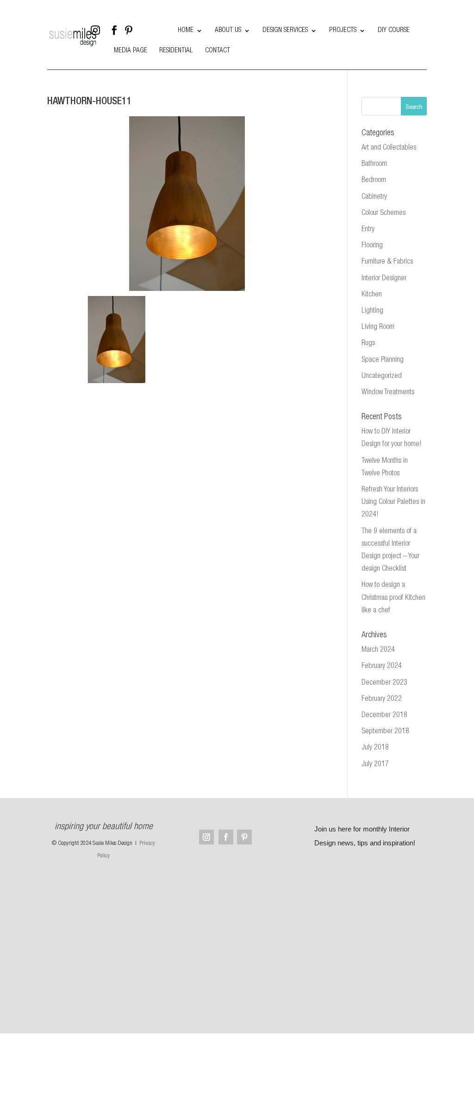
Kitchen (372, 295)
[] (139, 36)
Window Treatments (388, 393)
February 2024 (382, 666)
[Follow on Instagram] (206, 837)
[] (161, 36)
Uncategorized (382, 376)
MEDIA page (130, 51)
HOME (185, 30)
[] (118, 36)
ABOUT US (228, 30)
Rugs (368, 343)
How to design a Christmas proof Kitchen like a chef (393, 598)
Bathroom (374, 164)
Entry (368, 229)
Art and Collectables (389, 148)
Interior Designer (384, 279)
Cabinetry (374, 197)
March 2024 (378, 650)
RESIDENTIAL (176, 51)
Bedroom (374, 180)
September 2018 (385, 732)
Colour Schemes (383, 213)
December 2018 (384, 715)
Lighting (372, 311)
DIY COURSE (394, 30)
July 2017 (375, 764)
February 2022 (382, 699)
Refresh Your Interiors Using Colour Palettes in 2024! (393, 502)
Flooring (372, 246)
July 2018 (375, 748)
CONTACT (217, 51)
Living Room (378, 327)
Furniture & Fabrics (387, 262)
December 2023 (384, 683)
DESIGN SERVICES (285, 30)
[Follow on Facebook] (225, 837)
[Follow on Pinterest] (244, 837)
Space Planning (383, 360)
